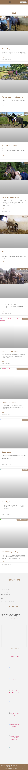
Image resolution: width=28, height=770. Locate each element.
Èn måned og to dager (10, 552)
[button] (10, 2)
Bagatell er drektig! (9, 145)
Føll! (3, 251)
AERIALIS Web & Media (17, 768)
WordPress (10, 766)
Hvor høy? (6, 502)
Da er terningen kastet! (11, 197)
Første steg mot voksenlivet (12, 97)
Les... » (3, 57)
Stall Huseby (7, 452)
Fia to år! (5, 301)
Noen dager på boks (10, 49)
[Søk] (26, 2)
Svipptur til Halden (9, 402)
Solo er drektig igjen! (10, 351)
